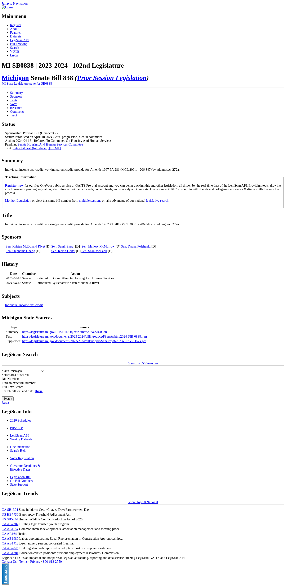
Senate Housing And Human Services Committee (50, 144)
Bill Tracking (18, 44)
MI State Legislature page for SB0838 (27, 83)
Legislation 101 (20, 477)
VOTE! (15, 51)
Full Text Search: (13, 387)
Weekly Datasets (21, 439)
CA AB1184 (10, 529)
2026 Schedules (20, 420)
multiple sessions (90, 200)
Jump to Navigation (15, 3)
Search (14, 47)
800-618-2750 (52, 561)
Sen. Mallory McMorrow (98, 246)
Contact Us (9, 561)
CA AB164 (9, 533)
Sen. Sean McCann (94, 251)
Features (15, 32)
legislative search (157, 200)
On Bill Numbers (21, 481)
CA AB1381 (10, 553)
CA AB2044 (10, 548)
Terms (23, 561)
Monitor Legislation (18, 200)
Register (15, 25)
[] (39, 391)
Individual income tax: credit (24, 305)
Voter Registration (22, 458)
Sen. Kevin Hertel (63, 251)
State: (6, 371)
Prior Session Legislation (112, 77)
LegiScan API (19, 40)
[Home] (7, 7)
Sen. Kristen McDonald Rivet (25, 246)
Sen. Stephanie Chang (20, 251)
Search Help (18, 450)
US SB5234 (10, 519)
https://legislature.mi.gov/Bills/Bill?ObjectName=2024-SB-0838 (64, 332)
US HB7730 (10, 514)
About (14, 29)
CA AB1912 (10, 543)
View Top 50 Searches (143, 363)
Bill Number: (11, 379)
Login (14, 55)
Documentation (20, 447)
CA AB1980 (10, 538)
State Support (19, 484)
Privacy (35, 561)
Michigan (15, 77)
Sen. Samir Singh (62, 246)
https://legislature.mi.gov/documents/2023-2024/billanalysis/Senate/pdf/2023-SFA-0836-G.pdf (84, 341)
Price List (16, 428)
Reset (5, 402)
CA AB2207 (10, 524)
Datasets (15, 36)
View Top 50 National (143, 502)
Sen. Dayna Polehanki (136, 246)
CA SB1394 (10, 509)
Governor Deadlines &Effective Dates (25, 467)
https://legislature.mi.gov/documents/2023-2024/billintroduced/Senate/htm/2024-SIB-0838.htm (84, 336)
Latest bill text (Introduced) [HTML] (37, 148)
